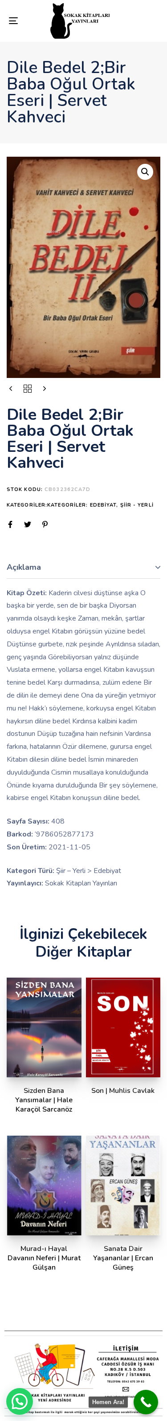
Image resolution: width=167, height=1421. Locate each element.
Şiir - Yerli (137, 505)
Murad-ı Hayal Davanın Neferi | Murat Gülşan (44, 1258)
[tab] (83, 568)
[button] (145, 172)
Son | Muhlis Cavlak (123, 1091)
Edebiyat (103, 505)
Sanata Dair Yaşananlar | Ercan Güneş (123, 1258)
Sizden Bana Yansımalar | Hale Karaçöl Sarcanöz (44, 1100)
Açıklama (24, 567)
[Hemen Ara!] (146, 1402)
